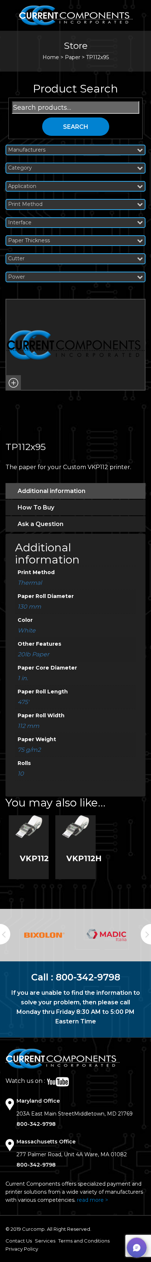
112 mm (28, 725)
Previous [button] (5, 934)
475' (23, 702)
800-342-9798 (88, 977)
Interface (20, 222)
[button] (13, 383)
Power (16, 277)
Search (75, 126)
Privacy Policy (21, 1249)
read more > (92, 1200)
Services (45, 1241)
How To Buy (36, 507)
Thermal (30, 582)
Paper (72, 57)
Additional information (51, 490)
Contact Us (18, 1241)
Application (22, 186)
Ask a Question (40, 524)
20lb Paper (33, 654)
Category (20, 168)
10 (21, 773)
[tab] (75, 491)
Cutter (16, 258)
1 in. (23, 678)
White (27, 630)
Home (51, 57)
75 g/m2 (29, 749)
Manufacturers (26, 150)
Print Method (25, 204)
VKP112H (84, 858)
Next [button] (146, 934)
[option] (44, 935)
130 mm (29, 606)
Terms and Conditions (84, 1241)
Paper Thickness (29, 240)
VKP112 (34, 858)
